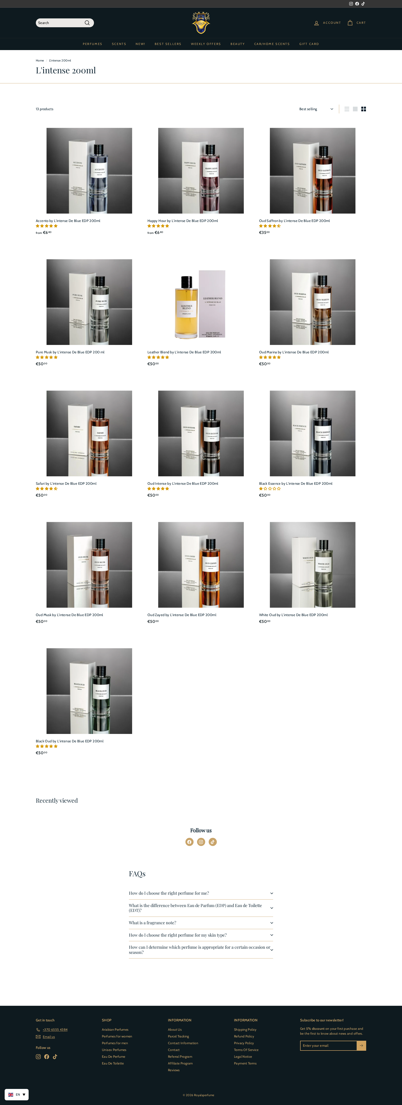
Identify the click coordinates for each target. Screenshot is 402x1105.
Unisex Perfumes (114, 1050)
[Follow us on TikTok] (213, 842)
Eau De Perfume (113, 1056)
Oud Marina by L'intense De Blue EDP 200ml (294, 352)
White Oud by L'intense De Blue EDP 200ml (293, 615)
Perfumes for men (115, 1043)
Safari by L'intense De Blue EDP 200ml (66, 483)
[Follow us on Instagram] (201, 842)
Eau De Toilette (113, 1063)
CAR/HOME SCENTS (272, 44)
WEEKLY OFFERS (206, 44)
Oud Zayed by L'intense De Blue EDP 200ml (181, 615)
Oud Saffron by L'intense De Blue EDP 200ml (294, 221)
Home (40, 60)
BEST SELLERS (168, 44)
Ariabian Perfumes (115, 1029)
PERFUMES (93, 44)
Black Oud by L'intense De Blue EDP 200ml (70, 741)
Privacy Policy (244, 1043)
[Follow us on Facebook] (189, 842)
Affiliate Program (180, 1063)
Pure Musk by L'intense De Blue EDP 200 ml (70, 352)
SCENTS (119, 44)
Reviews (174, 1070)
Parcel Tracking (178, 1036)
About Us (175, 1029)
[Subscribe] (361, 1045)
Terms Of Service (246, 1050)
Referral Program (180, 1056)
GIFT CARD (309, 44)
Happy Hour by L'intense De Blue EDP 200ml (182, 221)
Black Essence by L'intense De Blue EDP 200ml (296, 483)
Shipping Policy (245, 1029)
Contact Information (183, 1043)
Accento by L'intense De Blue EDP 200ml (68, 221)
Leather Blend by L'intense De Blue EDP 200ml (184, 352)
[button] (47, 226)
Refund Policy (244, 1036)
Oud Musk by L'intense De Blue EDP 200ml (69, 615)
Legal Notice (243, 1056)
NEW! (140, 44)
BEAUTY (238, 44)
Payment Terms (245, 1063)
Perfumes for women (117, 1036)
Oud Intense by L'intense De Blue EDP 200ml (182, 483)
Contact (174, 1050)
